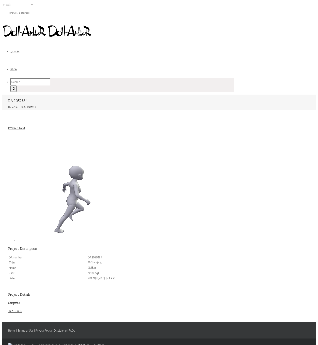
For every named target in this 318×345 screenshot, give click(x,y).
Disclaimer (60, 330)
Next (22, 128)
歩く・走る (15, 311)
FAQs (72, 330)
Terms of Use (26, 330)
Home (12, 330)
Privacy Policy (43, 330)
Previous (13, 128)
